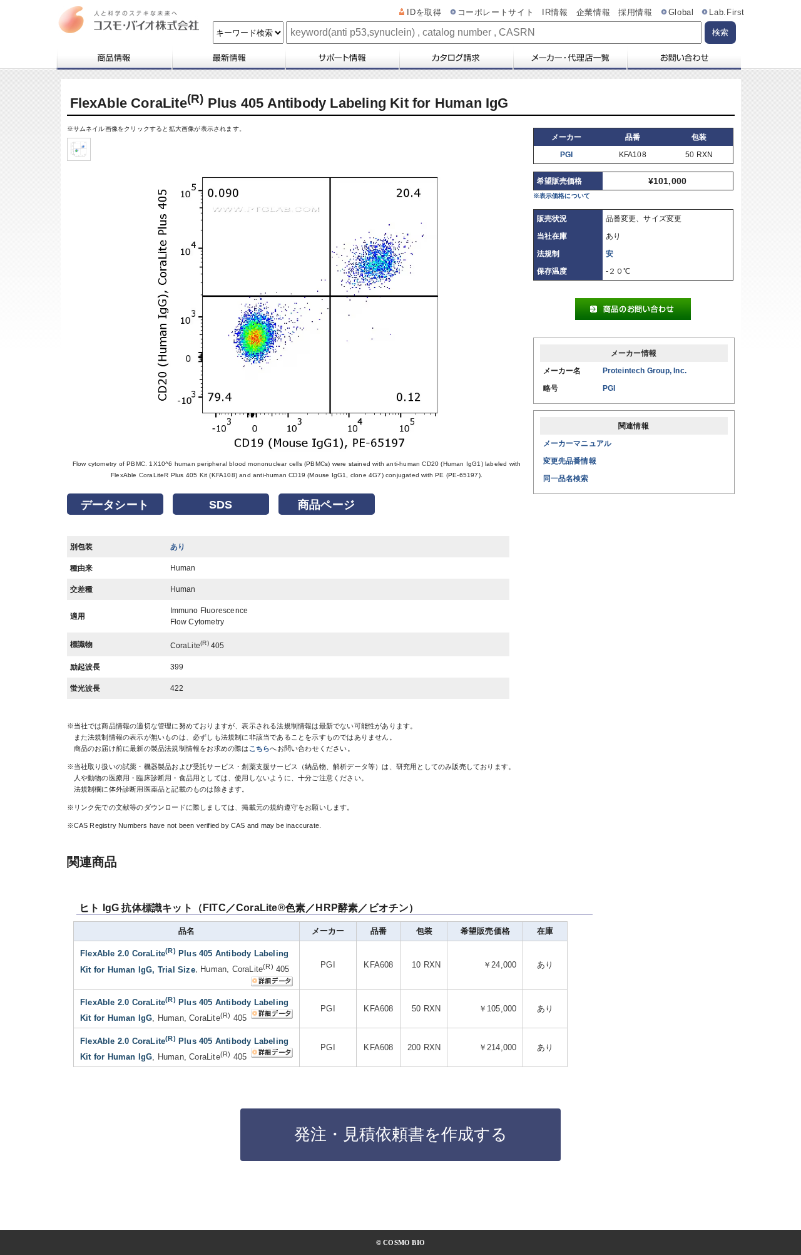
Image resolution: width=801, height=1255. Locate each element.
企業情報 (593, 12)
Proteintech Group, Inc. (645, 370)
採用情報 (635, 12)
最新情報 (228, 58)
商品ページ (326, 504)
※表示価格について (562, 195)
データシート (115, 504)
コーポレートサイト (495, 12)
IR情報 (555, 12)
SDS (221, 504)
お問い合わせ (683, 58)
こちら (259, 748)
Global (681, 12)
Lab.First (727, 12)
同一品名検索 (566, 478)
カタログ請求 (456, 58)
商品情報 (113, 58)
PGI (566, 154)
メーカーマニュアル (577, 443)
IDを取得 (424, 12)
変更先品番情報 (569, 461)
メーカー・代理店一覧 (569, 58)
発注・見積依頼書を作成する (401, 1134)
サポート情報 (342, 58)
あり (177, 546)
